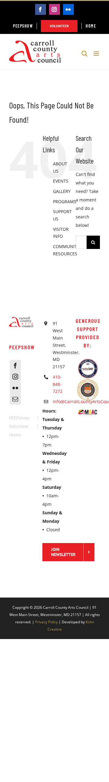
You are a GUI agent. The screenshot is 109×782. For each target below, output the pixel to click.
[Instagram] (15, 376)
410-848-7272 (57, 384)
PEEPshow (19, 418)
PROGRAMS (64, 201)
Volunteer (19, 426)
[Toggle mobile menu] (97, 53)
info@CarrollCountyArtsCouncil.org (60, 401)
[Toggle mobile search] (84, 53)
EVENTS (60, 181)
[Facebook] (15, 365)
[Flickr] (15, 387)
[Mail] (15, 399)
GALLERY (62, 191)
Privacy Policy (46, 622)
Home (15, 435)
